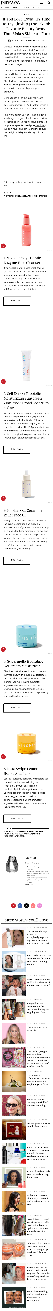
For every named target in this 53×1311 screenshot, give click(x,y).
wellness (37, 8)
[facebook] (20, 905)
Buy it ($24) (17, 707)
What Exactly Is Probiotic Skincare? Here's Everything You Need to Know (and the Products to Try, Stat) (24, 834)
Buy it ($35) (17, 560)
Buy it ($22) (17, 301)
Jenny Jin (19, 40)
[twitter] (26, 905)
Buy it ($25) (17, 449)
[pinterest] (3, 246)
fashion (5, 8)
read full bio (29, 885)
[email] (39, 905)
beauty (16, 8)
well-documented (23, 50)
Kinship (29, 61)
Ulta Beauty (49, 250)
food (26, 8)
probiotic (40, 125)
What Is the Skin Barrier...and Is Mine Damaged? (26, 196)
